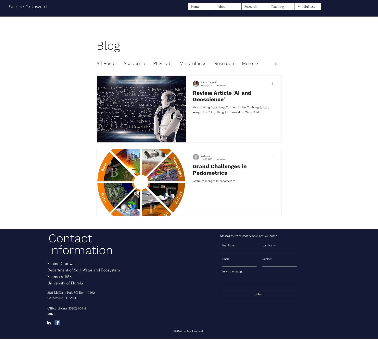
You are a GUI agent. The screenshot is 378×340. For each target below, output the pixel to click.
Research (224, 63)
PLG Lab (162, 63)
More (247, 63)
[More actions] (273, 83)
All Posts (106, 63)
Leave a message (232, 271)
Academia (134, 63)
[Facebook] (57, 322)
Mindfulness (193, 63)
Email (225, 258)
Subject (267, 258)
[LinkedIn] (48, 322)
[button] (276, 64)
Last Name (269, 245)
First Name (228, 245)
